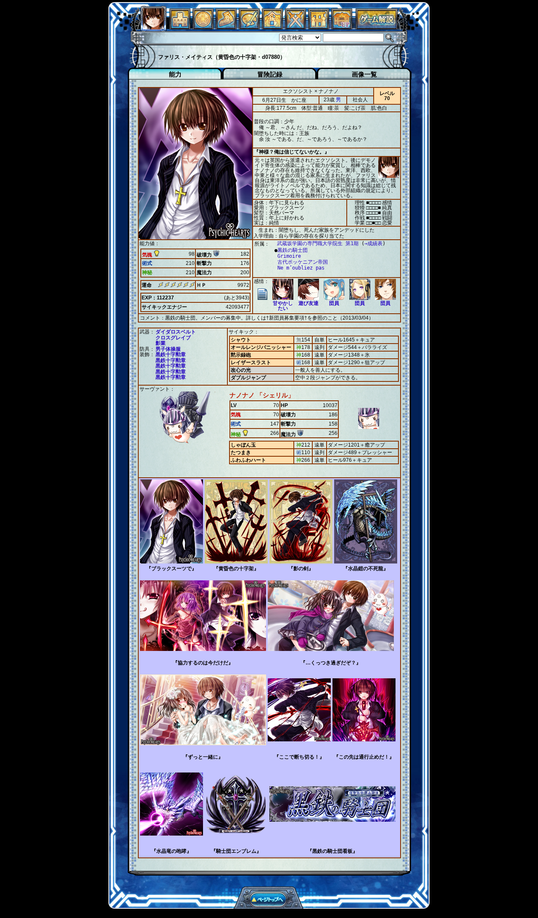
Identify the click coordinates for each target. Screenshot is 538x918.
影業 (161, 343)
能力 (175, 74)
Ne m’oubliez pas (300, 268)
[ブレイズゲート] (272, 27)
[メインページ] (179, 27)
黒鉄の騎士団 (292, 250)
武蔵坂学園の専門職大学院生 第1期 (318, 243)
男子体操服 (168, 349)
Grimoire (289, 256)
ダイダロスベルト (176, 332)
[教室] (226, 27)
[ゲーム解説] (377, 27)
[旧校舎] (341, 27)
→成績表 (373, 243)
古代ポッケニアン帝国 (302, 262)
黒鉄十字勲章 (171, 354)
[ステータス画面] (153, 27)
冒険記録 (269, 74)
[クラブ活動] (318, 27)
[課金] (203, 27)
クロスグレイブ (173, 338)
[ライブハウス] (295, 27)
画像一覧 (364, 74)
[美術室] (249, 27)
